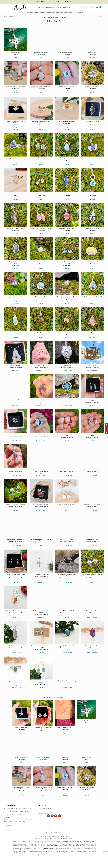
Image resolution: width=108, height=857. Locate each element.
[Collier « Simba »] (67, 352)
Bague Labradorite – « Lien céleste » (41, 399)
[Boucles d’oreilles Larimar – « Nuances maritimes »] (67, 248)
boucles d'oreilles (70, 842)
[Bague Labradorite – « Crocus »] (15, 283)
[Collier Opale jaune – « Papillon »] (92, 248)
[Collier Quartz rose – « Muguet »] (15, 632)
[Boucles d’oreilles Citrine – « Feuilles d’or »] (41, 180)
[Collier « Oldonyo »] (15, 386)
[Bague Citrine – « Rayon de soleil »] (15, 180)
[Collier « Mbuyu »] (15, 39)
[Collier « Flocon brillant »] (21, 713)
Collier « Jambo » (86, 757)
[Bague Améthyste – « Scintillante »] (92, 491)
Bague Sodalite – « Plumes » (15, 158)
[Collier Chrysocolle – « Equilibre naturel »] (92, 283)
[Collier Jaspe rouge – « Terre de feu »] (41, 319)
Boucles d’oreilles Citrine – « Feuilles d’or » (41, 193)
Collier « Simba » (67, 365)
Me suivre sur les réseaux (88, 7)
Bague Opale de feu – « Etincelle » (67, 121)
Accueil (5, 16)
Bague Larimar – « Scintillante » (15, 681)
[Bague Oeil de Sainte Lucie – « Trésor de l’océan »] (15, 108)
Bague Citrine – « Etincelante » (67, 539)
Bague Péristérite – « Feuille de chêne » (92, 469)
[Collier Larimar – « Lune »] (41, 283)
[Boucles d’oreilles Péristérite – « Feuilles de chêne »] (67, 421)
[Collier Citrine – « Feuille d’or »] (41, 561)
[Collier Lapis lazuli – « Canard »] (92, 526)
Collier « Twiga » (92, 52)
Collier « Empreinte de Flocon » (64, 727)
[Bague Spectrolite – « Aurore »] (15, 421)
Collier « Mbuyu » (15, 52)
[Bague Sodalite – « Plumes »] (15, 145)
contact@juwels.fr (21, 814)
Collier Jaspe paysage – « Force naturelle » (92, 332)
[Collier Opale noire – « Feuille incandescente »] (92, 108)
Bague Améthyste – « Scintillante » (92, 504)
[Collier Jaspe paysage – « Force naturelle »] (92, 319)
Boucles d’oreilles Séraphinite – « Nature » (41, 158)
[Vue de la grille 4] (102, 17)
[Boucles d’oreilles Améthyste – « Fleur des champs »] (41, 526)
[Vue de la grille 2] (97, 17)
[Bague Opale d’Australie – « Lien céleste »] (15, 73)
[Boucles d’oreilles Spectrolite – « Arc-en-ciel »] (92, 386)
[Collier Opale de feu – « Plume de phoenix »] (15, 597)
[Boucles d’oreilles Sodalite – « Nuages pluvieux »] (92, 561)
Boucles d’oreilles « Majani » (41, 52)
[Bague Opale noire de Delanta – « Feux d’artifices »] (67, 561)
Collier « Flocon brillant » (21, 727)
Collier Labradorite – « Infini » (92, 193)
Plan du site (7, 817)
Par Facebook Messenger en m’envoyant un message (18, 811)
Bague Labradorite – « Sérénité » (67, 646)
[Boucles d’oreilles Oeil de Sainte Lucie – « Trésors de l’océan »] (67, 491)
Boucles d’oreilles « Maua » (66, 52)
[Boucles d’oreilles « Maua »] (67, 39)
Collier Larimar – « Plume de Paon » (92, 228)
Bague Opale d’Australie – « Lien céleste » (16, 86)
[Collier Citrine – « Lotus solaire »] (92, 73)
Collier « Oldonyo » (15, 399)
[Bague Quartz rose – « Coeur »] (41, 248)
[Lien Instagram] (52, 815)
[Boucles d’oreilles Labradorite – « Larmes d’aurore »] (41, 632)
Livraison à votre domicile (45, 808)
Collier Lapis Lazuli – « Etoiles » (66, 193)
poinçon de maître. (54, 845)
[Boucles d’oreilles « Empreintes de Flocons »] (43, 713)
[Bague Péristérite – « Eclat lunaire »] (15, 526)
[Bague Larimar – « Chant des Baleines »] (41, 456)
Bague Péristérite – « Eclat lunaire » (15, 539)
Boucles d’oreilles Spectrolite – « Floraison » (15, 504)
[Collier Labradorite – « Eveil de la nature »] (67, 386)
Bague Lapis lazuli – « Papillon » (67, 86)
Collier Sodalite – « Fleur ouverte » (92, 158)
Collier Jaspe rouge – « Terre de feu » (41, 332)
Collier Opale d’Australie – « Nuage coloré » (41, 86)
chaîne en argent (78, 842)
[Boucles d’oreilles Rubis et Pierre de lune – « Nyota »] (92, 421)
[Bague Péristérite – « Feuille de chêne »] (92, 456)
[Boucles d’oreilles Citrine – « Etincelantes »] (67, 597)
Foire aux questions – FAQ (45, 813)
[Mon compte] (97, 7)
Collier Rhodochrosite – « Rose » (67, 228)
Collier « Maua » (41, 365)
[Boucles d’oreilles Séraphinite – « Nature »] (41, 145)
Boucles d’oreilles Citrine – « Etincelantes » (66, 610)
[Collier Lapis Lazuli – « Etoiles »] (67, 180)
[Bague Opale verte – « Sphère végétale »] (67, 283)
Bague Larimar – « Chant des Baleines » (41, 469)
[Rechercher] (24, 12)
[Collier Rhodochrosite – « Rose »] (67, 215)
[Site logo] (20, 7)
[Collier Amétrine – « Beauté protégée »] (15, 215)
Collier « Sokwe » (15, 365)
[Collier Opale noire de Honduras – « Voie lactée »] (15, 248)
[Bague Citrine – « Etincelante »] (67, 526)
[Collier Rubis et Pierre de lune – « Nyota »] (15, 456)
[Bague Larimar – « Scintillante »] (15, 667)
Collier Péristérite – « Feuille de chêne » (66, 469)
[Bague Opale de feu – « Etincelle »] (67, 108)
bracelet (65, 842)
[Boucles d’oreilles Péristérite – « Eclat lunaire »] (15, 561)
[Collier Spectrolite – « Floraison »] (41, 491)
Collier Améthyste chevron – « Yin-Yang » (67, 681)
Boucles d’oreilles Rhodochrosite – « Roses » (41, 228)
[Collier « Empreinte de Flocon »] (65, 713)
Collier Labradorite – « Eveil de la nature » (67, 399)
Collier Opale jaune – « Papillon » (92, 261)
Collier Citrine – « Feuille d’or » (41, 574)
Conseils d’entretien (43, 811)
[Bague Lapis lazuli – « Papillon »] (67, 73)
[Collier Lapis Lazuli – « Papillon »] (41, 421)
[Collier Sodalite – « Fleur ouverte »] (92, 145)
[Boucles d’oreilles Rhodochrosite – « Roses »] (41, 215)
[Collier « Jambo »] (86, 746)
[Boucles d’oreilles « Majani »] (41, 39)
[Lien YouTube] (55, 815)
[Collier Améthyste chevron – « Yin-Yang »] (67, 667)
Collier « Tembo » (92, 365)
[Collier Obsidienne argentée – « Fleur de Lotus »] (41, 597)
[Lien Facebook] (48, 815)
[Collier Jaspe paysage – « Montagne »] (67, 319)
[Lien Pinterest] (59, 815)
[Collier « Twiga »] (92, 39)
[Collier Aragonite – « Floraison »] (67, 145)
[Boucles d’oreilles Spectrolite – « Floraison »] (15, 491)
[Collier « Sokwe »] (15, 352)
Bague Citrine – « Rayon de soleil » (15, 193)
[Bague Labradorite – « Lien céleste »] (41, 386)
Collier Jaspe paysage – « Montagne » (67, 332)
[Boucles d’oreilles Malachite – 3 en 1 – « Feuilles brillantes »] (41, 108)
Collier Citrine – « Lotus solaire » (92, 86)
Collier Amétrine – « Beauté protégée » (15, 228)
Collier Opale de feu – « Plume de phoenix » (15, 610)
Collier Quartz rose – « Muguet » (15, 646)
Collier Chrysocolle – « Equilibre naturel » (92, 296)
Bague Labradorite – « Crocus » (15, 296)
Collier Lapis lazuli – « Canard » (92, 539)
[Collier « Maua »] (41, 352)
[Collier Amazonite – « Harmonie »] (15, 319)
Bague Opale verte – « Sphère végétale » (66, 296)
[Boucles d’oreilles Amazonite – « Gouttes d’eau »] (41, 667)
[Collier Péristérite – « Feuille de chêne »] (67, 456)
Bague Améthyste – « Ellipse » (92, 646)
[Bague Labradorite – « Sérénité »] (67, 632)
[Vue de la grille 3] (100, 17)
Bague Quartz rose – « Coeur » (41, 261)
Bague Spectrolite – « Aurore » (15, 434)
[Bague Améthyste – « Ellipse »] (92, 632)
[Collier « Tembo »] (92, 352)
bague (61, 842)
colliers (58, 842)
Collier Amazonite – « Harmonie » (15, 332)
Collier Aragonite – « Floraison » (67, 158)
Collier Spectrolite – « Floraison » (41, 504)
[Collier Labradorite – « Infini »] (92, 180)
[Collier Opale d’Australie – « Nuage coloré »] (41, 73)
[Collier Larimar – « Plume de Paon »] (92, 215)
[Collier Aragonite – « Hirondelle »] (92, 597)
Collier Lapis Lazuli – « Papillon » (41, 434)
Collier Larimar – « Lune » (41, 296)
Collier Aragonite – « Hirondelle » (92, 610)
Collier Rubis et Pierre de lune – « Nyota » (15, 469)
